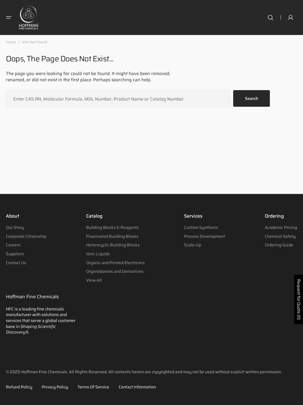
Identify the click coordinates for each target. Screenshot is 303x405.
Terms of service (93, 387)
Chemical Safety (280, 236)
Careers (13, 245)
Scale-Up (192, 245)
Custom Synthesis (201, 228)
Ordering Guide (279, 245)
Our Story (15, 228)
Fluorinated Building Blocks (112, 236)
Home (11, 42)
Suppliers (15, 254)
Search (251, 98)
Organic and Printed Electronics (115, 262)
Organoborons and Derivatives (115, 271)
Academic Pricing (281, 228)
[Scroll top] (296, 398)
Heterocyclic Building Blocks (113, 245)
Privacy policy (55, 387)
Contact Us (16, 262)
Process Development (204, 236)
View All (94, 280)
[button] (8, 17)
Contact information (137, 387)
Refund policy (19, 387)
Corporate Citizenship (26, 236)
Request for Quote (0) (299, 299)
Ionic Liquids (98, 254)
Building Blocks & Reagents (112, 228)
